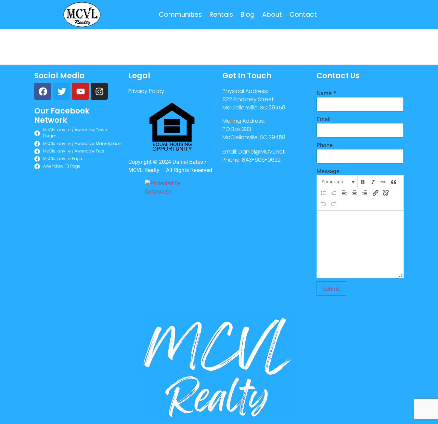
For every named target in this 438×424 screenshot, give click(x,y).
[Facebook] (42, 91)
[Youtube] (80, 91)
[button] (338, 182)
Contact (303, 14)
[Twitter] (61, 91)
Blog (248, 14)
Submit (331, 288)
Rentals (221, 14)
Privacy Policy (146, 91)
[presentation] (338, 182)
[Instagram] (99, 91)
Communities (180, 14)
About (272, 14)
